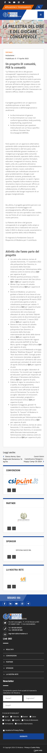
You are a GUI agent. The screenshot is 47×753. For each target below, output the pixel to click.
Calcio (34, 716)
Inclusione (10, 55)
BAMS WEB (38, 750)
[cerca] (39, 7)
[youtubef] (16, 604)
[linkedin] (10, 2)
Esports (17, 720)
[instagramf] (22, 604)
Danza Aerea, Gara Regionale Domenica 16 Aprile (12, 459)
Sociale (9, 52)
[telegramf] (28, 604)
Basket (25, 716)
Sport (7, 716)
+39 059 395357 (16, 628)
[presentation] (9, 490)
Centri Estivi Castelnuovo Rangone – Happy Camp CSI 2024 (34, 459)
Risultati (10, 649)
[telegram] (23, 2)
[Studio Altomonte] (23, 517)
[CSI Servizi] (23, 579)
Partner (10, 503)
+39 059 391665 (17, 630)
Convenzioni (13, 470)
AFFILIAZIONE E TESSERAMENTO (18, 7)
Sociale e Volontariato (25, 724)
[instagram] (19, 2)
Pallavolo (16, 716)
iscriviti (23, 736)
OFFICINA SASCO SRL (23, 550)
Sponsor (11, 541)
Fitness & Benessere (31, 720)
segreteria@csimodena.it (18, 633)
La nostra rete (15, 569)
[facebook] (5, 2)
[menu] (40, 14)
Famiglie (7, 720)
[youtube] (14, 2)
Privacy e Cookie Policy (32, 747)
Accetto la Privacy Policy (14, 730)
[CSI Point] (23, 481)
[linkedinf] (10, 604)
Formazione (9, 724)
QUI (37, 272)
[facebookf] (4, 604)
